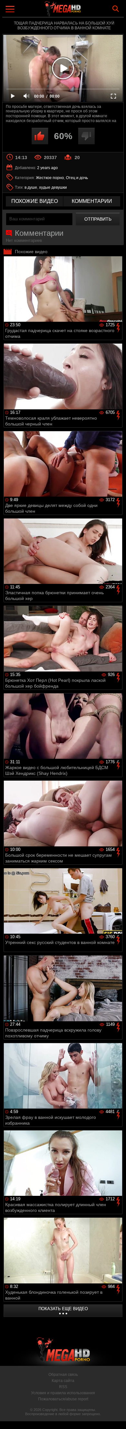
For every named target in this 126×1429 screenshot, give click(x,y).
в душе (31, 187)
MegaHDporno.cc (81, 11)
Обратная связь (63, 1374)
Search (115, 8)
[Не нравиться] (86, 136)
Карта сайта (63, 1380)
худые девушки (53, 187)
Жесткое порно (50, 178)
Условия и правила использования (63, 1393)
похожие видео (34, 201)
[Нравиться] (40, 136)
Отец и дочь (77, 178)
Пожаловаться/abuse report (63, 1399)
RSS (63, 1387)
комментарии (92, 201)
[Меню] (10, 9)
